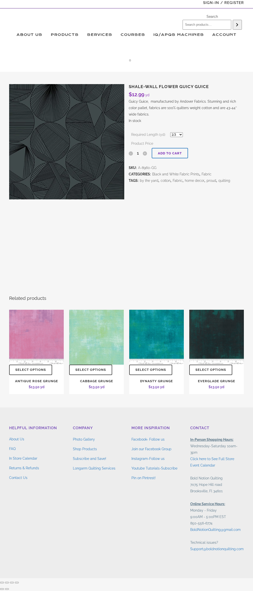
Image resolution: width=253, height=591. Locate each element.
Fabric (206, 174)
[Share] (12, 582)
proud (211, 181)
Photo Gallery (84, 439)
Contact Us (18, 478)
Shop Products (85, 449)
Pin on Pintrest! (143, 478)
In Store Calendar (23, 458)
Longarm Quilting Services (94, 468)
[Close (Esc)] (17, 582)
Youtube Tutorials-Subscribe (154, 468)
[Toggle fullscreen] (7, 582)
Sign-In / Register (223, 2)
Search (212, 17)
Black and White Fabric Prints (175, 174)
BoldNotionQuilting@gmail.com (215, 530)
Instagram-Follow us (148, 459)
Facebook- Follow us (148, 439)
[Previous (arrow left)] (2, 589)
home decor (194, 181)
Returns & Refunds (24, 468)
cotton (165, 181)
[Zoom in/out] (2, 582)
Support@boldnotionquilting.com (217, 549)
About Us (16, 439)
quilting (224, 181)
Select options (30, 370)
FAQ (12, 449)
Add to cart (170, 153)
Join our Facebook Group (151, 449)
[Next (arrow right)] (7, 589)
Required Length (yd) (148, 135)
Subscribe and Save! (89, 459)
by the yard (149, 181)
